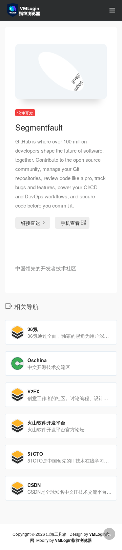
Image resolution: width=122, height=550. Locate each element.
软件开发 (25, 113)
